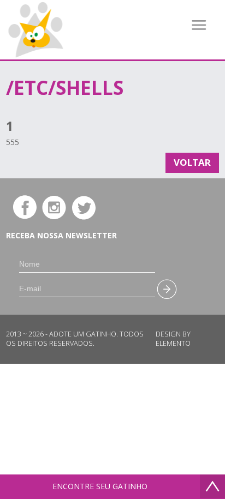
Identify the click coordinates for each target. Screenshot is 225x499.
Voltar (192, 162)
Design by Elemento (173, 338)
